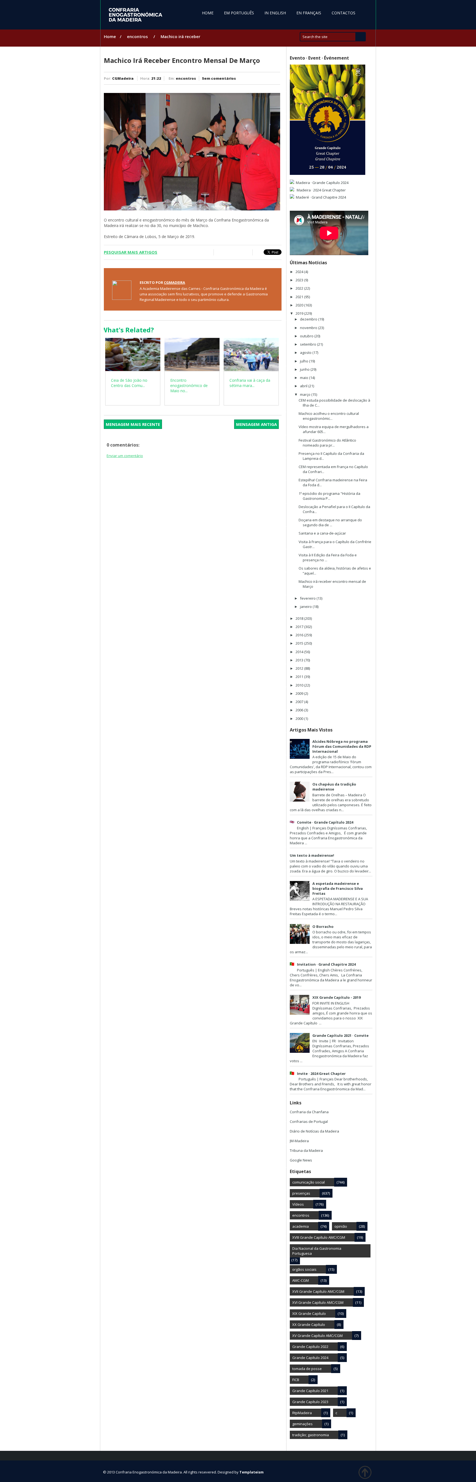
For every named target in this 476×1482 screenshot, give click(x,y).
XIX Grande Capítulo (309, 1313)
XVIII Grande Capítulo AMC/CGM (318, 1237)
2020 (300, 305)
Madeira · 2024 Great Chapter (321, 190)
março (305, 394)
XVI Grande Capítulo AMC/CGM (318, 1302)
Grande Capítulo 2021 (310, 1390)
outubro (307, 335)
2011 (300, 676)
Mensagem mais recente (133, 424)
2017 (300, 626)
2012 (300, 668)
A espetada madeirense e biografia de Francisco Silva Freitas (337, 888)
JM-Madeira (299, 1140)
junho (305, 369)
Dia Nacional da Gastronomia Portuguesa (316, 1251)
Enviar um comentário (125, 455)
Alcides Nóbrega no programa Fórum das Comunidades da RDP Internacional (341, 746)
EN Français (308, 12)
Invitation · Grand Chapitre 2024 (326, 964)
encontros (137, 36)
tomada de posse (307, 1368)
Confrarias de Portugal (309, 1121)
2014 (300, 651)
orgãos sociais (304, 1269)
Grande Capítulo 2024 (310, 1357)
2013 (300, 660)
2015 (300, 643)
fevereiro (308, 598)
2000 (300, 718)
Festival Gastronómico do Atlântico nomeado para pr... (327, 443)
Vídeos (298, 1204)
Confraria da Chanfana (309, 1111)
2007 (300, 701)
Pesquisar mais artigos (130, 252)
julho (304, 361)
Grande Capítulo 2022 (310, 1346)
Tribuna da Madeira (306, 1150)
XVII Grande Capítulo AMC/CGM (318, 1291)
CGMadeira (123, 78)
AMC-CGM (300, 1280)
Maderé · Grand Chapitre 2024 (321, 197)
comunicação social (308, 1182)
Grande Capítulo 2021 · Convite (340, 1035)
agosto (306, 352)
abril (304, 385)
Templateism (251, 1472)
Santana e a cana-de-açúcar (322, 533)
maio (304, 377)
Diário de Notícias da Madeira (314, 1131)
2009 (300, 693)
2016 (300, 634)
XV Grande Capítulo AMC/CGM (317, 1335)
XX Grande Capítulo (308, 1324)
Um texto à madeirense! (312, 855)
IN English (275, 12)
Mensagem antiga (256, 424)
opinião (340, 1226)
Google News (301, 1160)
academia (300, 1226)
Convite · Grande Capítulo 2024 (325, 822)
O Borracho (323, 926)
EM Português (239, 12)
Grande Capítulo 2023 (310, 1401)
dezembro (309, 319)
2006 (300, 709)
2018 (300, 618)
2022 (300, 288)
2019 (300, 313)
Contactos (343, 12)
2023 (300, 279)
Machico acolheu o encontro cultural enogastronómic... (329, 416)
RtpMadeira (302, 1412)
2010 (300, 685)
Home (207, 12)
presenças (301, 1193)
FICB (295, 1379)
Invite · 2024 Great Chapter (321, 1073)
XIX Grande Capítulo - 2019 (336, 997)
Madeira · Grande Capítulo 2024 (322, 182)
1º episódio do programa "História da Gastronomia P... (329, 496)
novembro (309, 327)
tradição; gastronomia (310, 1434)
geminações (302, 1423)
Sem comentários (219, 78)
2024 (300, 271)
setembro (308, 344)
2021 (300, 296)
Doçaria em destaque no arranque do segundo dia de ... (330, 522)
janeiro (306, 606)
